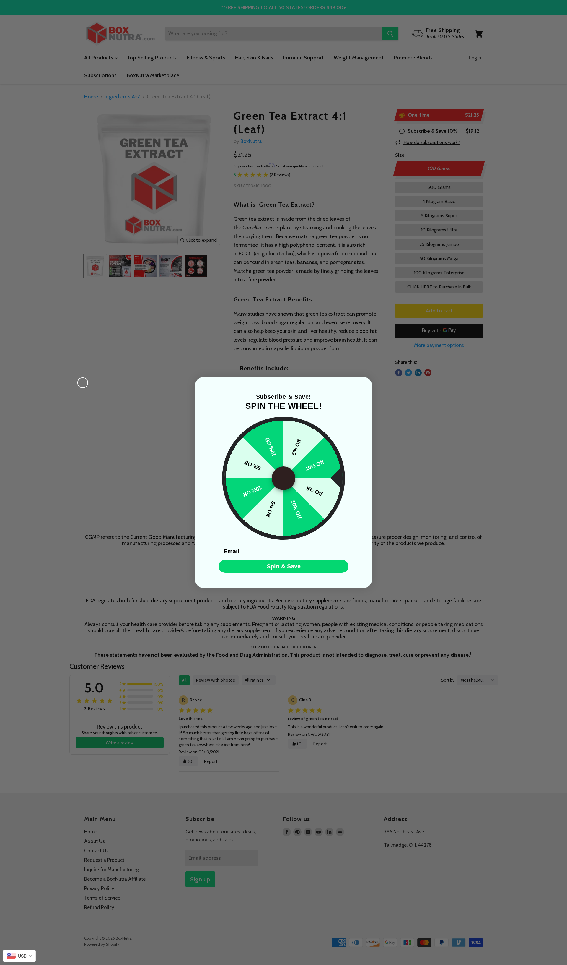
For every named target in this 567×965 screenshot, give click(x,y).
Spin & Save (284, 566)
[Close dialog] (82, 382)
